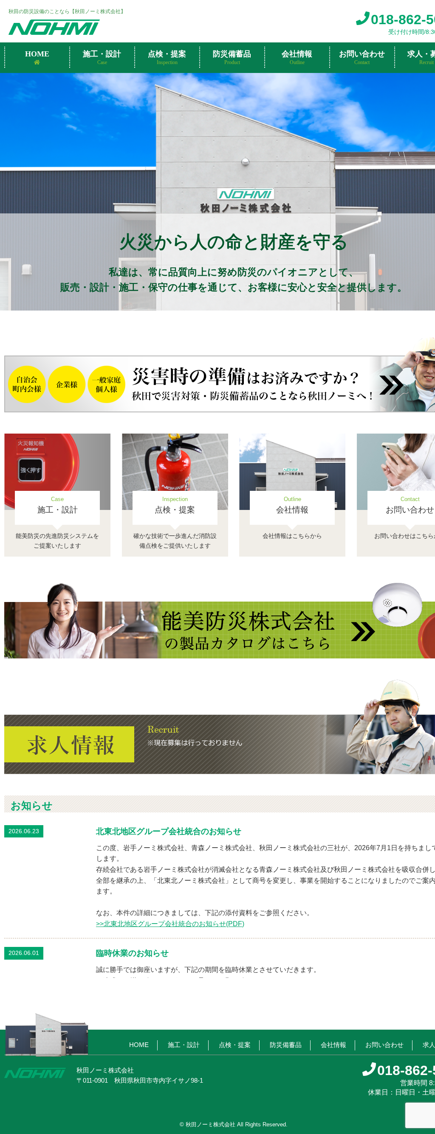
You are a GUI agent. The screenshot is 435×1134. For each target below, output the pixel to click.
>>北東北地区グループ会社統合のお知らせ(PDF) (170, 923)
